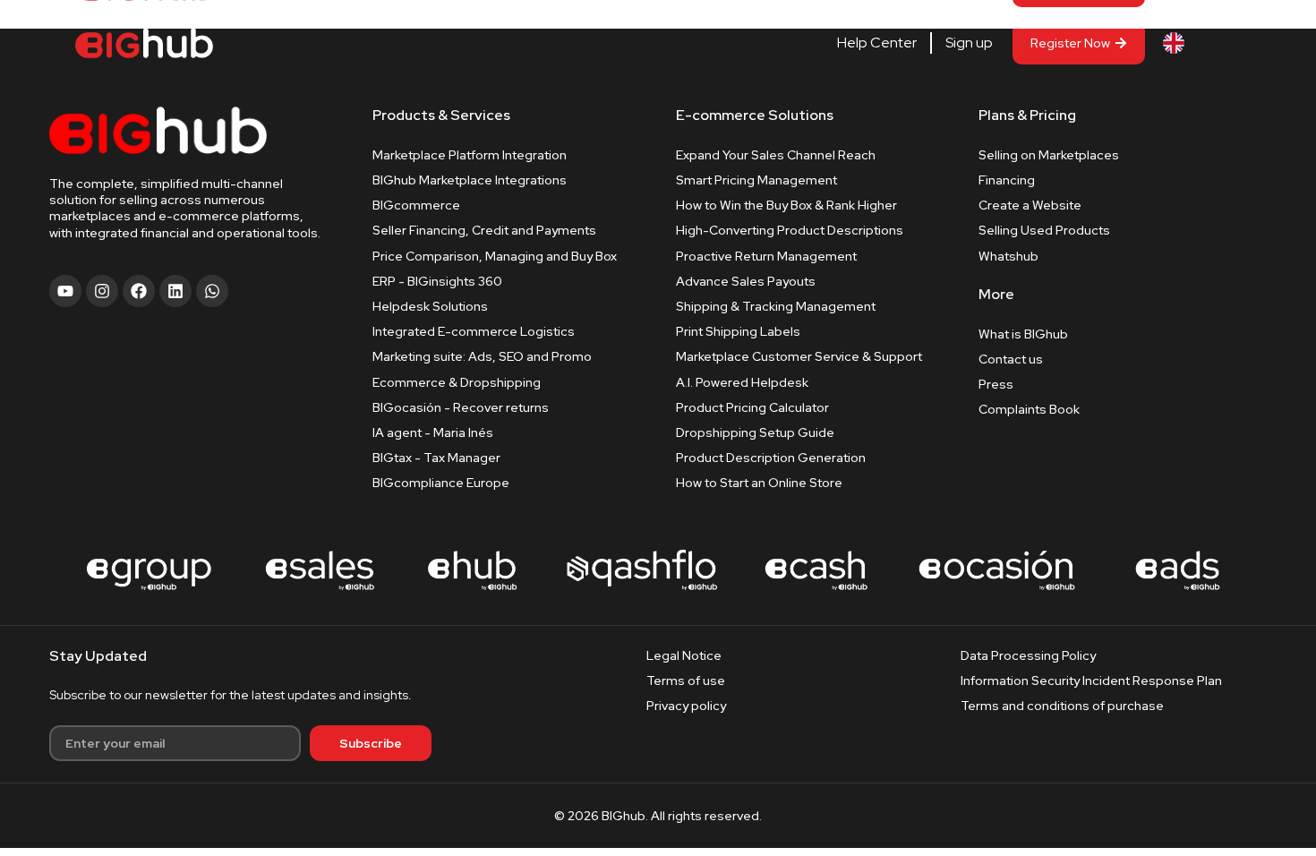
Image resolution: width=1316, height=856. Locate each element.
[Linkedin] (175, 291)
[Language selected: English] (1200, 43)
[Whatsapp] (212, 291)
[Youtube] (65, 291)
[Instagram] (102, 291)
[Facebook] (139, 291)
